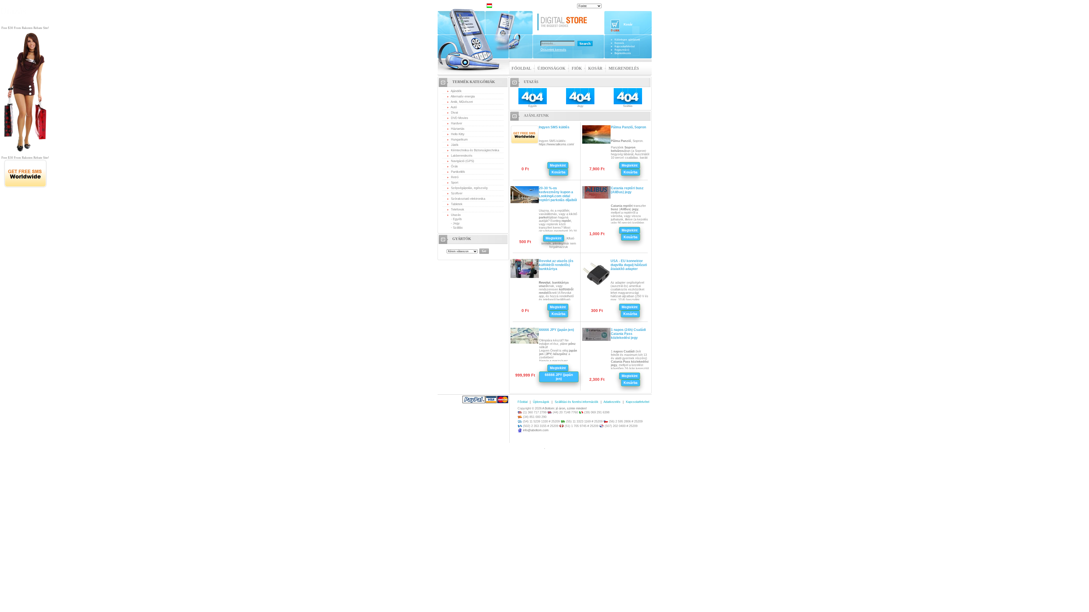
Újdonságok (551, 68)
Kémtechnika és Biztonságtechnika (475, 150)
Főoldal (521, 68)
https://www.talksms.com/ (556, 144)
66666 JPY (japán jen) (556, 330)
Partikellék (458, 171)
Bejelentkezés (623, 53)
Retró (455, 177)
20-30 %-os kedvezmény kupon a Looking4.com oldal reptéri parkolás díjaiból (558, 194)
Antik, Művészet (462, 101)
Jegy (456, 223)
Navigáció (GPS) (462, 161)
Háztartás (458, 128)
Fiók (577, 68)
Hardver (456, 123)
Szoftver (457, 193)
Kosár (595, 68)
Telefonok (457, 209)
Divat (454, 112)
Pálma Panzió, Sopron (628, 127)
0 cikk (615, 30)
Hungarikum (459, 139)
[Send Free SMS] (25, 186)
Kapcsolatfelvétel (625, 46)
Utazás (456, 214)
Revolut (544, 282)
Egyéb (457, 219)
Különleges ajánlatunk (627, 39)
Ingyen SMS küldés (554, 127)
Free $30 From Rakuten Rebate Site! (25, 27)
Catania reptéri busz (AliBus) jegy (627, 190)
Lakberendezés (461, 155)
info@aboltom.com (535, 430)
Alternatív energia (463, 96)
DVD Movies (459, 118)
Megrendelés (624, 68)
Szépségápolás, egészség (469, 188)
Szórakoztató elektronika (468, 198)
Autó (454, 107)
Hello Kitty (458, 134)
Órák (454, 166)
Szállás (458, 227)
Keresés (619, 43)
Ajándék (456, 91)
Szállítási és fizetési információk (576, 401)
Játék (455, 144)
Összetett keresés (553, 49)
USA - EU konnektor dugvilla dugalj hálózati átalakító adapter (629, 265)
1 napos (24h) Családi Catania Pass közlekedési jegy (628, 334)
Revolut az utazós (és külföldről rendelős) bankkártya (556, 265)
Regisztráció (622, 49)
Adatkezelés (612, 401)
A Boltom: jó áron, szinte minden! (564, 408)
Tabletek (457, 204)
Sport (454, 182)
